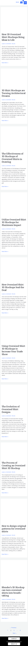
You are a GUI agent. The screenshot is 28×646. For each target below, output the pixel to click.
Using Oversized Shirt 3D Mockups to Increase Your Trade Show (13, 350)
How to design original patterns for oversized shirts (14, 529)
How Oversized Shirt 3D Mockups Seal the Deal (13, 287)
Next (15, 633)
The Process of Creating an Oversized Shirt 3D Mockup (13, 465)
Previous (13, 627)
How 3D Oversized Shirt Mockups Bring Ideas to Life (13, 37)
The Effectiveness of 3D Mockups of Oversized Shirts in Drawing (12, 157)
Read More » (5, 62)
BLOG (13, 43)
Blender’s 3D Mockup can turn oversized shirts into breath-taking (13, 591)
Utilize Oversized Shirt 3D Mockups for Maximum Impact (14, 222)
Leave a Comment (6, 43)
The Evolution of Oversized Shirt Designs (11, 409)
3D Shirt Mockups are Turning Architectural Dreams (14, 93)
